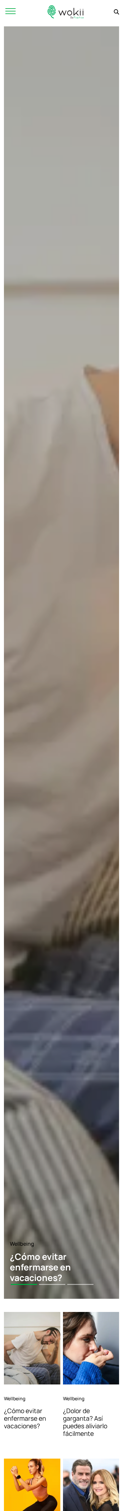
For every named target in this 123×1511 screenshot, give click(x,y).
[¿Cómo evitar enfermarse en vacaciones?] (32, 1348)
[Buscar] (116, 11)
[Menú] (10, 11)
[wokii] (66, 11)
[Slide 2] (52, 1284)
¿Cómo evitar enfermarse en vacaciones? (25, 1418)
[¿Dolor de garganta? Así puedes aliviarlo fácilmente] (91, 1348)
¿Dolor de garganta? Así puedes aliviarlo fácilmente (85, 1422)
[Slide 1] (24, 1284)
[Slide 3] (80, 1284)
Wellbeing (22, 1243)
